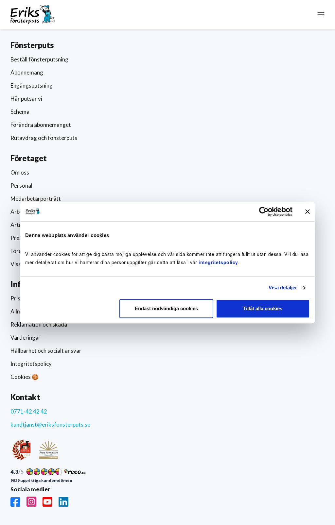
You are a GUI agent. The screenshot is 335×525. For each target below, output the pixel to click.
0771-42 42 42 (28, 411)
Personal (21, 185)
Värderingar (25, 337)
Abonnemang (26, 72)
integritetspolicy (218, 262)
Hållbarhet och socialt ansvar (45, 350)
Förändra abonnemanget (40, 124)
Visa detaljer (283, 287)
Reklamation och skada (38, 324)
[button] (321, 15)
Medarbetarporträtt (35, 198)
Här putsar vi (26, 98)
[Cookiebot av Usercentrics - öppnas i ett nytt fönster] (263, 211)
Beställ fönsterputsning (39, 59)
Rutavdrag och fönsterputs (43, 137)
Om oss (19, 172)
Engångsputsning (31, 85)
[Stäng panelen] (307, 211)
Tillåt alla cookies (262, 308)
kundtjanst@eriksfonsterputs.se (50, 424)
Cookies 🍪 (24, 376)
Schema (19, 111)
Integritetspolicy (31, 363)
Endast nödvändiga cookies (166, 308)
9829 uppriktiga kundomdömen (41, 480)
